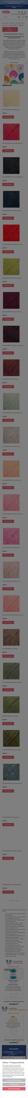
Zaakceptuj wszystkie (14, 1088)
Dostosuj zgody (14, 1084)
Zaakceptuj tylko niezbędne (14, 1080)
